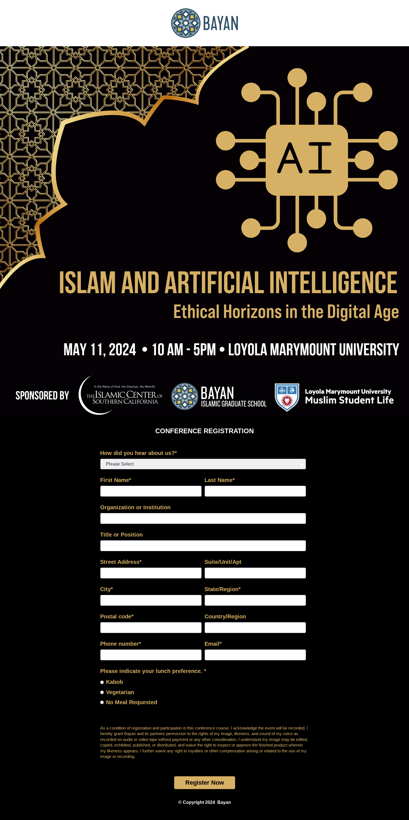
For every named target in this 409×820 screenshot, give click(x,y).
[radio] (203, 682)
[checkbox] (203, 692)
